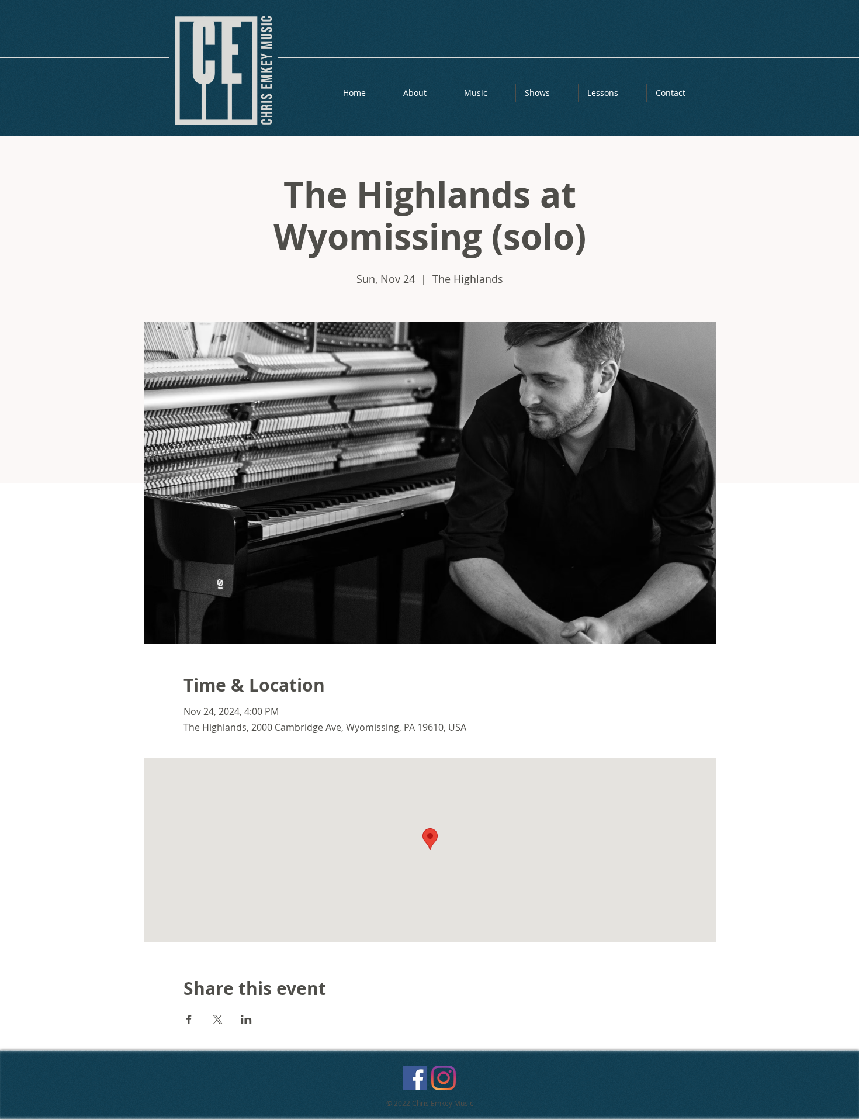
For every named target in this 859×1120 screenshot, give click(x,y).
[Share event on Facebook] (189, 1019)
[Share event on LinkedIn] (246, 1019)
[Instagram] (443, 1078)
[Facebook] (415, 1078)
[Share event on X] (217, 1019)
